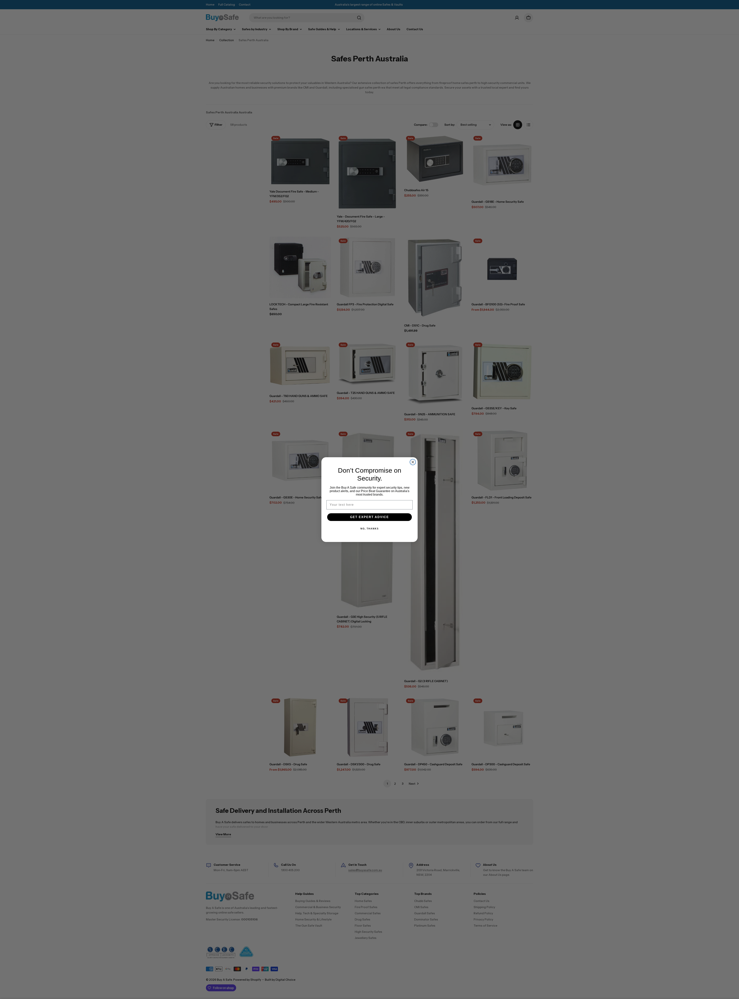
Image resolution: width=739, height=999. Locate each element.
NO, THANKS (369, 528)
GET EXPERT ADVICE (369, 517)
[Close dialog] (413, 462)
